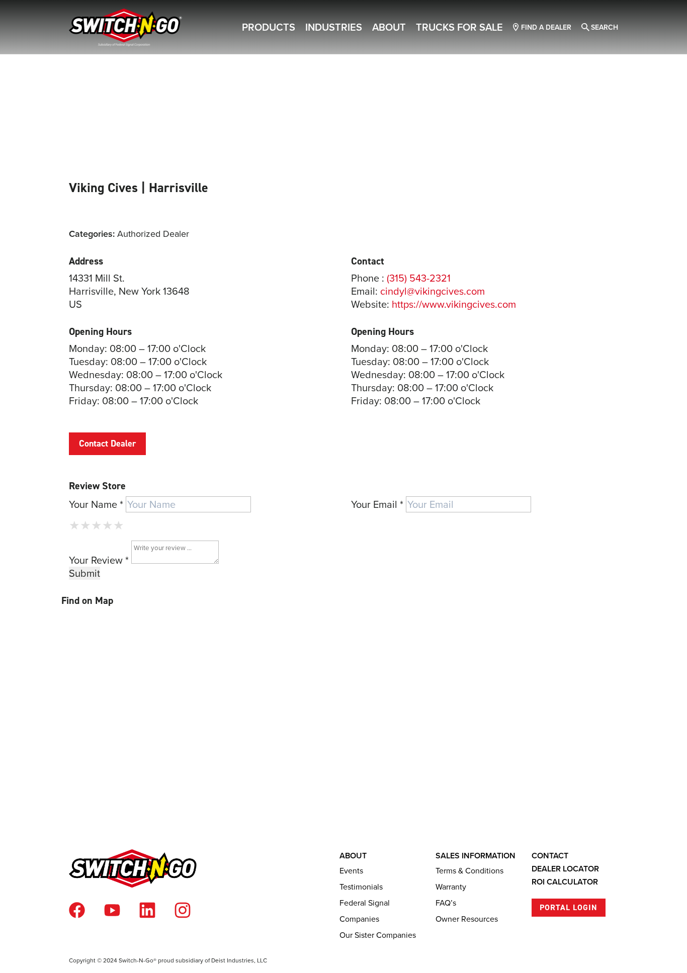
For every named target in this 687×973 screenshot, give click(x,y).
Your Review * (99, 560)
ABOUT (389, 27)
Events (351, 870)
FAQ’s (446, 902)
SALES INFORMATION (476, 855)
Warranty (451, 886)
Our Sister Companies (377, 934)
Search (604, 27)
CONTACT (550, 855)
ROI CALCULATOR (565, 882)
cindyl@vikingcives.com (432, 291)
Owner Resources (467, 918)
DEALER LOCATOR (565, 868)
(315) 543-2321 (419, 278)
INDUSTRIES (333, 27)
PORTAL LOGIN (568, 907)
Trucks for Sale (459, 27)
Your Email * (377, 504)
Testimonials (361, 886)
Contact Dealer (107, 443)
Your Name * (96, 504)
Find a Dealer (546, 27)
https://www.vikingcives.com (454, 304)
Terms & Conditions (469, 870)
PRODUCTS (268, 27)
